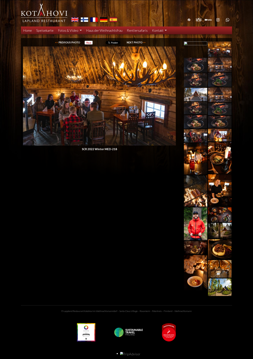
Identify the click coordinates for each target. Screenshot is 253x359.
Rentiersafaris (137, 30)
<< (67, 42)
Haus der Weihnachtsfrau (104, 30)
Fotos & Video (68, 30)
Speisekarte (45, 30)
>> (136, 42)
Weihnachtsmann (183, 311)
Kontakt (158, 30)
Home (27, 30)
